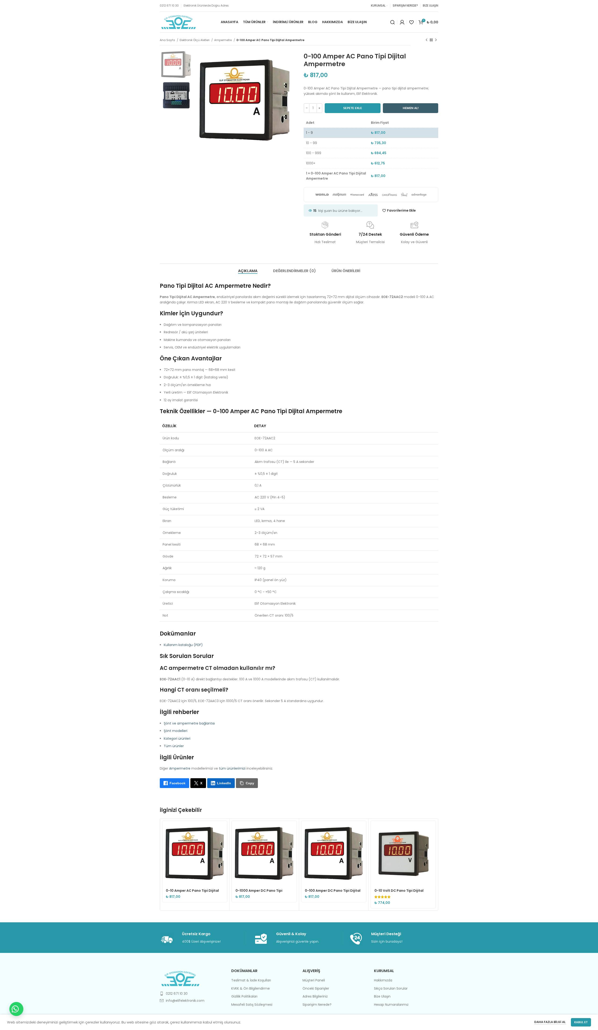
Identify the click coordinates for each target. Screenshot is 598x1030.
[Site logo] (178, 21)
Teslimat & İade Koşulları (251, 980)
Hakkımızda (383, 980)
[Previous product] (426, 40)
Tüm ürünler (174, 746)
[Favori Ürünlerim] (411, 22)
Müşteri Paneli (314, 980)
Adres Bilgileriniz (315, 996)
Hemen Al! (411, 108)
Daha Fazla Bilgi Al (550, 1022)
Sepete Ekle (352, 108)
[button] (16, 1009)
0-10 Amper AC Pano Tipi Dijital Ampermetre (192, 893)
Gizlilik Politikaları (244, 996)
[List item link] (192, 993)
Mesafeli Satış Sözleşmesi (251, 1004)
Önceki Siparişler (316, 988)
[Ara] (392, 22)
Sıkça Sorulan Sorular (391, 988)
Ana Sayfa (168, 40)
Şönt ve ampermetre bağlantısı (189, 723)
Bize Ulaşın (382, 996)
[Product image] (194, 853)
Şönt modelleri (175, 730)
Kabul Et (581, 1022)
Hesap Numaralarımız (391, 1004)
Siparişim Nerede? (317, 1004)
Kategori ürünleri (177, 738)
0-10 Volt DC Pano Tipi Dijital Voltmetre (399, 893)
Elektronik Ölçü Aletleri (195, 40)
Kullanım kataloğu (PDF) (183, 645)
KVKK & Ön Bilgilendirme (250, 988)
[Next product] (436, 40)
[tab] (247, 271)
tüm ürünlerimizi (232, 768)
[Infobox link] (203, 938)
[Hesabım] (402, 22)
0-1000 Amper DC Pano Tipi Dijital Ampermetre (258, 893)
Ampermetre (223, 40)
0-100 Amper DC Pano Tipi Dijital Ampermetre (332, 893)
